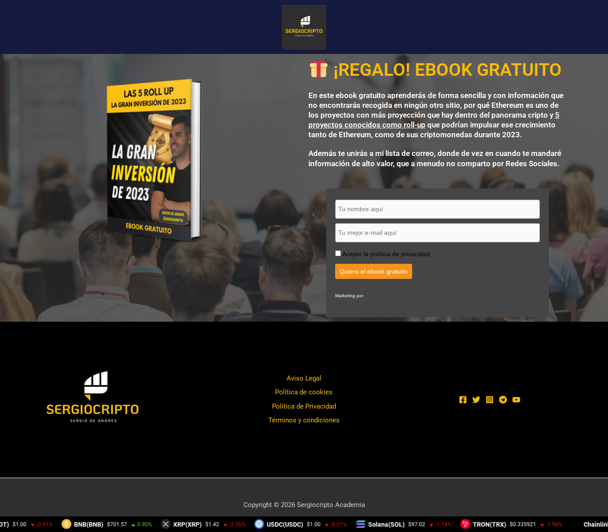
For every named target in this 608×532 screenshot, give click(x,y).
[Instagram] (490, 400)
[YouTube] (516, 400)
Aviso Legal (304, 378)
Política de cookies (303, 392)
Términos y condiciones (304, 420)
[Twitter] (476, 400)
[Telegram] (503, 400)
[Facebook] (463, 400)
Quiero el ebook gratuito (374, 271)
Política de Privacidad (304, 406)
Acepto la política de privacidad (386, 254)
